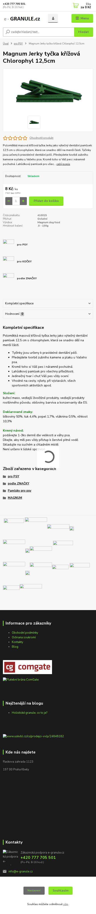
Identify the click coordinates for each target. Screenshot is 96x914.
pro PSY (18, 43)
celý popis (63, 164)
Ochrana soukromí (24, 637)
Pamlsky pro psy (19, 491)
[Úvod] (21, 18)
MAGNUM (15, 498)
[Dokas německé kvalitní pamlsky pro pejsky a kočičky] (71, 528)
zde (65, 904)
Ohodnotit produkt (41, 138)
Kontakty (17, 642)
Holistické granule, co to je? (29, 713)
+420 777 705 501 (14, 4)
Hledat (83, 32)
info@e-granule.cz (20, 872)
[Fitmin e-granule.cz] (80, 572)
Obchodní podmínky (25, 633)
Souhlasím (61, 890)
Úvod (5, 43)
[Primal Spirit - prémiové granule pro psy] (11, 593)
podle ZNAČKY (18, 484)
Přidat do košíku (46, 201)
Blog (15, 647)
